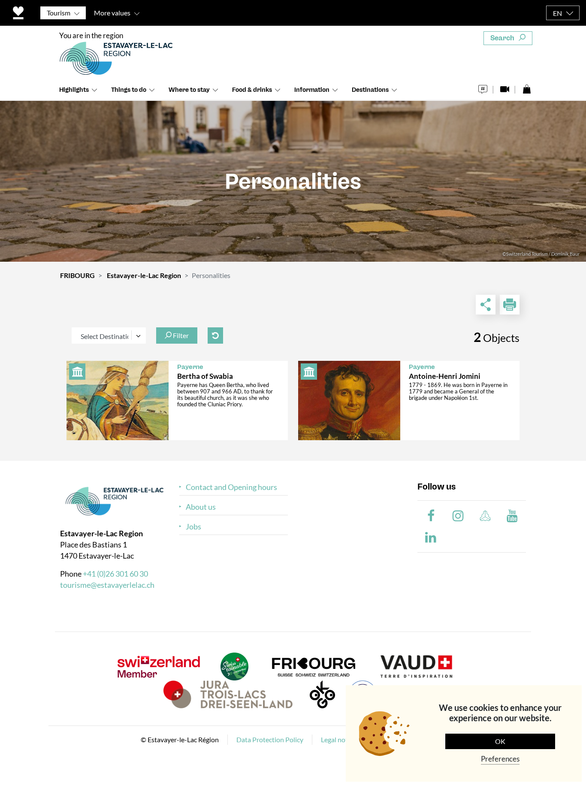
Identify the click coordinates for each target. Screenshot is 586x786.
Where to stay (189, 90)
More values (112, 13)
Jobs (193, 526)
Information (311, 90)
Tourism (58, 13)
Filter (180, 335)
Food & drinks (252, 90)
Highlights (74, 90)
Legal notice (338, 739)
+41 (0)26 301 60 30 (115, 573)
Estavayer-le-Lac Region (144, 275)
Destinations (370, 90)
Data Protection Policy (269, 739)
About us (201, 506)
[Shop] (526, 87)
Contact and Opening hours (231, 487)
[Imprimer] (510, 304)
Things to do (128, 90)
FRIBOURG (77, 275)
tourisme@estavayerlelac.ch (107, 585)
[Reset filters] (215, 335)
